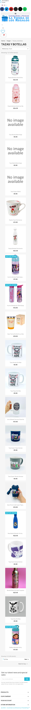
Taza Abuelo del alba (15, 362)
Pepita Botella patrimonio (15, 248)
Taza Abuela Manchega (15, 134)
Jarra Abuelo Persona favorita (15, 419)
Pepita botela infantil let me (15, 106)
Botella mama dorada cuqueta (15, 590)
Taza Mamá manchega (15, 163)
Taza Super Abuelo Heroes (15, 476)
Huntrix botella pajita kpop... (15, 277)
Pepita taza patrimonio (15, 220)
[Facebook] (2, 9)
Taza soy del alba (15, 619)
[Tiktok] (20, 9)
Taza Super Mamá (16, 191)
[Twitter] (7, 9)
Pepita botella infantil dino (15, 77)
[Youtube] (11, 9)
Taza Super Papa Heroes (15, 448)
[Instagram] (16, 9)
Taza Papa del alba (15, 391)
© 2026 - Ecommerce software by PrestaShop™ (15, 708)
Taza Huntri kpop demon (15, 562)
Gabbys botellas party (15, 647)
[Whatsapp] (25, 9)
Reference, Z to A (15, 49)
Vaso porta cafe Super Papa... (15, 505)
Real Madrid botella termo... (15, 533)
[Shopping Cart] (3, 35)
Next (27, 659)
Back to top (23, 664)
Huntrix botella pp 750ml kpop (15, 305)
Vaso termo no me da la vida (15, 334)
